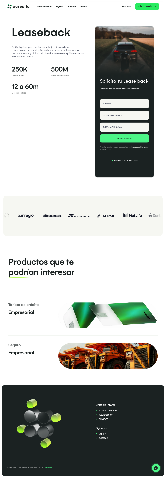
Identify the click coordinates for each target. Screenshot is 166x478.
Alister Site (48, 467)
